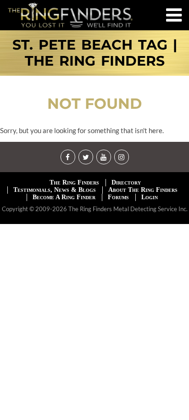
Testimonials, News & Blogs (54, 189)
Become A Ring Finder (64, 197)
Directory (126, 182)
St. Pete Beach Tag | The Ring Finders (94, 53)
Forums (118, 197)
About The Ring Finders (143, 189)
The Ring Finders (74, 182)
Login (149, 197)
